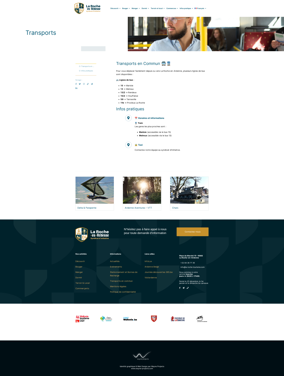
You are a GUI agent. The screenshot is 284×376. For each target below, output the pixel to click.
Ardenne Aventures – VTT (138, 208)
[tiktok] (88, 84)
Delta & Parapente (86, 208)
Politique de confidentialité (123, 292)
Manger (79, 272)
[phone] (187, 288)
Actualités (115, 261)
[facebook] (76, 84)
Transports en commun (121, 281)
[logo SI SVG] (87, 4)
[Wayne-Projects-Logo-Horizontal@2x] (142, 351)
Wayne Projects (157, 366)
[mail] (92, 84)
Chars (175, 208)
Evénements (116, 267)
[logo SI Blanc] (92, 228)
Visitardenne (151, 277)
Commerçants (82, 288)
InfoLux (148, 261)
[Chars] (189, 178)
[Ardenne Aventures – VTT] (142, 178)
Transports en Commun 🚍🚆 (88, 66)
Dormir (78, 277)
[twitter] (80, 84)
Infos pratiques (87, 71)
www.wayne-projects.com (142, 368)
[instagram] (84, 84)
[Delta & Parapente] (95, 178)
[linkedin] (76, 88)
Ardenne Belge (152, 267)
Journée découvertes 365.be (159, 272)
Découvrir (80, 261)
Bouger (78, 267)
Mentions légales (118, 286)
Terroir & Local (82, 283)
